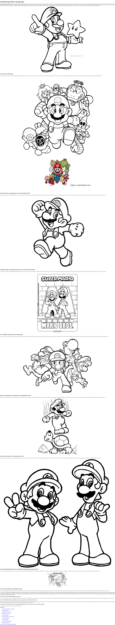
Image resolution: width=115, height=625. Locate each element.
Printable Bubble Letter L (5, 610)
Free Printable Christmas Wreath (6, 621)
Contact (1, 624)
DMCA (11, 624)
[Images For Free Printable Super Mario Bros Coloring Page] (57, 303)
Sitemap (9, 624)
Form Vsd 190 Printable (5, 618)
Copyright (14, 624)
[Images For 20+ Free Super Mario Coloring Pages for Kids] (57, 579)
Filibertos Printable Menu (5, 622)
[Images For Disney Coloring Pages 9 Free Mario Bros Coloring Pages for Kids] (57, 366)
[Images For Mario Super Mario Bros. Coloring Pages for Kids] (57, 427)
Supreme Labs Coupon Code (6, 613)
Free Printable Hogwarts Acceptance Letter (8, 616)
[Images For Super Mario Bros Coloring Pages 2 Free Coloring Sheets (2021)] (57, 134)
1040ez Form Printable (5, 619)
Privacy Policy (5, 624)
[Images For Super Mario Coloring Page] (57, 39)
